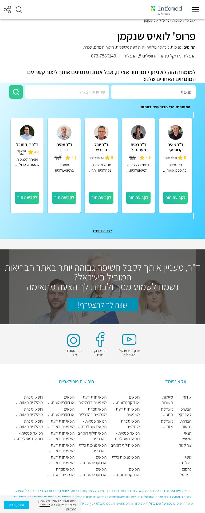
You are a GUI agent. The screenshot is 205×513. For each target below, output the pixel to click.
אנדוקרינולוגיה (158, 47)
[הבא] (193, 216)
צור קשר (185, 445)
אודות (187, 397)
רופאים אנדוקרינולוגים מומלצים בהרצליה (126, 472)
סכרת (87, 47)
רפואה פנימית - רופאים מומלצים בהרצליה (94, 424)
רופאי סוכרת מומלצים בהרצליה (93, 412)
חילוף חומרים (104, 47)
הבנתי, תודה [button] (16, 505)
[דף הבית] (166, 10)
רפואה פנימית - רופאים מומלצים (127, 436)
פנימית (177, 20)
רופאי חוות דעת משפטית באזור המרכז (62, 448)
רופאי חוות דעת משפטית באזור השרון (62, 460)
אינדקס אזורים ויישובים (167, 424)
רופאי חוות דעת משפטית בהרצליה (92, 400)
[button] (19, 9)
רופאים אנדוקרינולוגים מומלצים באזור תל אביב (92, 460)
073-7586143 (103, 56)
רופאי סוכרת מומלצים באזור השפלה (31, 400)
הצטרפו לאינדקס (185, 412)
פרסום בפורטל (186, 472)
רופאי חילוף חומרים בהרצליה (92, 436)
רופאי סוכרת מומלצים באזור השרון (31, 424)
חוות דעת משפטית (130, 47)
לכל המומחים (102, 231)
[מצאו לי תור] (16, 92)
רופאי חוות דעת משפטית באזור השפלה (62, 436)
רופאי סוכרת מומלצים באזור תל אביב (60, 472)
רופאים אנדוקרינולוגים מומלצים (128, 400)
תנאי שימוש (187, 436)
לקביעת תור (176, 197)
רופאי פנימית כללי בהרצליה (93, 448)
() (171, 158)
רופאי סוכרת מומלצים (130, 424)
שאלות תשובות (167, 400)
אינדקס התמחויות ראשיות (167, 412)
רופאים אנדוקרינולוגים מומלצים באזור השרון (63, 412)
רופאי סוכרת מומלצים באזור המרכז (31, 412)
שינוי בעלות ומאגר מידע (187, 460)
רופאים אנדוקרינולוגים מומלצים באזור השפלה (95, 472)
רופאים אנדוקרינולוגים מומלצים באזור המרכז (63, 400)
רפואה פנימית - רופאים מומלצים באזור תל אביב (30, 436)
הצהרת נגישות (186, 424)
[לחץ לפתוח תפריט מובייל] (195, 9)
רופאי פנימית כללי (126, 457)
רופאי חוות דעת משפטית (128, 412)
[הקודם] (193, 115)
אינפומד (190, 20)
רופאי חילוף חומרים (125, 445)
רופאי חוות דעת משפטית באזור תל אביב (60, 424)
